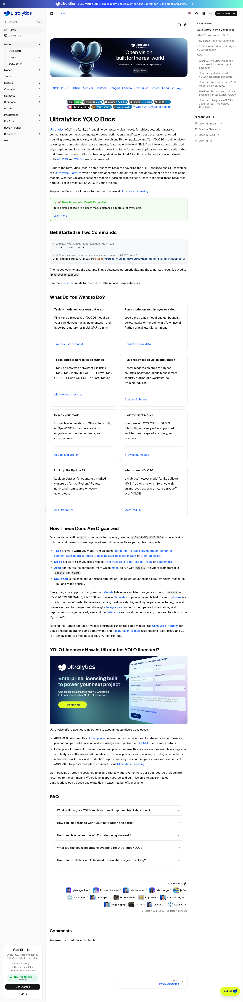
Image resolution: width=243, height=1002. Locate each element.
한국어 (65, 88)
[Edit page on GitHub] (185, 24)
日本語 (75, 88)
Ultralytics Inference (126, 630)
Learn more (60, 215)
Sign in (23, 994)
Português (141, 88)
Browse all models (137, 454)
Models (108, 592)
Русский (88, 88)
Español (127, 88)
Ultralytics (57, 129)
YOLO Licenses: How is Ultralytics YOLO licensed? (217, 48)
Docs (63, 13)
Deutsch (101, 88)
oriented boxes (150, 555)
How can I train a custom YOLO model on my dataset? (94, 835)
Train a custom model (68, 344)
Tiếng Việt (168, 88)
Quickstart (67, 283)
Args (57, 568)
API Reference (64, 510)
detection (121, 550)
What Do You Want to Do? (212, 35)
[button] (23, 44)
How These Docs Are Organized (215, 40)
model (115, 568)
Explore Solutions (136, 399)
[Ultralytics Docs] (23, 13)
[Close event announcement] (3, 3)
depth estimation (84, 555)
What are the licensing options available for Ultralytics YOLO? (99, 847)
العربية (180, 88)
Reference (113, 612)
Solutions (61, 579)
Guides (176, 597)
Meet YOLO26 (134, 510)
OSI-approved (97, 738)
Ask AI (228, 991)
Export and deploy (66, 454)
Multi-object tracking (68, 394)
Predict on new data (138, 344)
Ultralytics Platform (68, 173)
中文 (56, 88)
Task (57, 550)
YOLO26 (62, 159)
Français (114, 88)
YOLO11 (79, 159)
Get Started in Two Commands (215, 29)
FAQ (199, 55)
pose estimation (125, 555)
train (108, 562)
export (139, 562)
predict (128, 562)
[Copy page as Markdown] (179, 24)
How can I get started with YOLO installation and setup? (95, 823)
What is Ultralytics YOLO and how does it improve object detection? (103, 810)
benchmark (164, 562)
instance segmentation (144, 550)
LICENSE (143, 743)
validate (117, 562)
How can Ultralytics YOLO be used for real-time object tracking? (101, 860)
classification (105, 555)
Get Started (23, 986)
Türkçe (155, 88)
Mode (58, 562)
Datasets (120, 597)
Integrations (114, 607)
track (148, 562)
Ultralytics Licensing (134, 191)
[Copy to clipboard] (183, 243)
